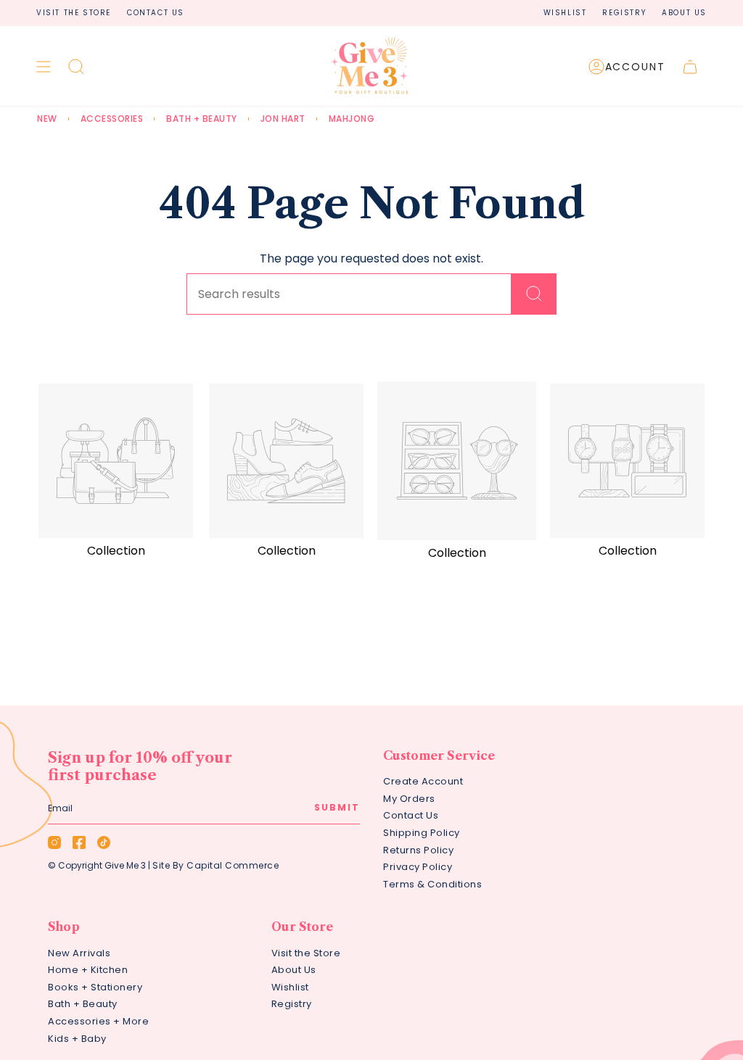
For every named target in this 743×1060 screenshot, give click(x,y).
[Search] (534, 294)
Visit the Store (73, 12)
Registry (624, 12)
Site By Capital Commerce (215, 865)
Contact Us (155, 12)
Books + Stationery (95, 987)
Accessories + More (98, 1021)
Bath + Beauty (83, 1004)
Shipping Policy (421, 833)
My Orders (409, 799)
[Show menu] (43, 67)
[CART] (690, 67)
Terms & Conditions (432, 884)
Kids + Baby (77, 1038)
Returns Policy (418, 850)
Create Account (423, 781)
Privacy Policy (417, 867)
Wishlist (565, 12)
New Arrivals (79, 953)
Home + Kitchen (88, 970)
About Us (684, 12)
